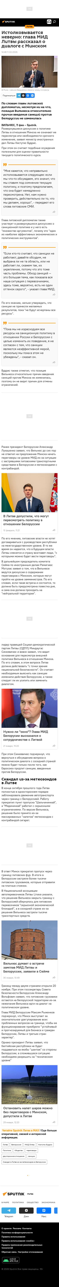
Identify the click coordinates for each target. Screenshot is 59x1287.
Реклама (17, 1228)
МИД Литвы (30, 1144)
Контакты (27, 1228)
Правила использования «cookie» (18, 1240)
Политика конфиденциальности (17, 1232)
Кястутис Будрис (45, 1144)
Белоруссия (16, 1144)
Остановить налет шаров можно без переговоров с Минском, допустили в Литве (27, 1112)
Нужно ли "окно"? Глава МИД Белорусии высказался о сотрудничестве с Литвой (25, 736)
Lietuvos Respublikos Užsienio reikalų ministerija (29, 90)
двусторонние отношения (13, 1156)
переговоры (31, 1150)
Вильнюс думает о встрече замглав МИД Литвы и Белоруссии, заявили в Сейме (26, 967)
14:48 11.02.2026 (9, 52)
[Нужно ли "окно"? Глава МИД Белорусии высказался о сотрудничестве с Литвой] (29, 708)
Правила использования (13, 1236)
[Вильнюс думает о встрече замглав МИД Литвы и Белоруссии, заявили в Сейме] (29, 940)
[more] (54, 212)
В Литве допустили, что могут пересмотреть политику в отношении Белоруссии (26, 520)
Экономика (48, 1202)
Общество (19, 1150)
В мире (5, 1202)
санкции (31, 1156)
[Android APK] (10, 1260)
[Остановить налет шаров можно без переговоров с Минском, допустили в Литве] (29, 1084)
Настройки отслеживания (30, 1252)
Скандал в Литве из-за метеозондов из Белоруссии (24, 1162)
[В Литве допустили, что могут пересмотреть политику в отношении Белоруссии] (29, 492)
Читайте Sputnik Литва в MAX (20, 1130)
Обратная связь (9, 1252)
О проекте (7, 1228)
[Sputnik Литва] (9, 23)
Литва (5, 1144)
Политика (7, 1150)
